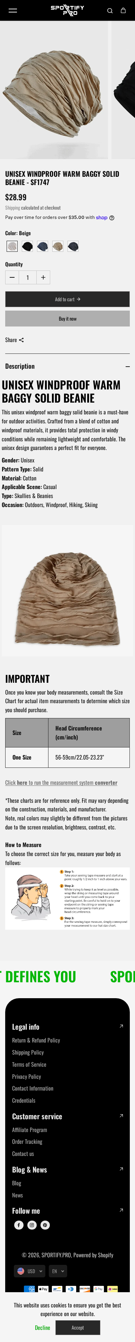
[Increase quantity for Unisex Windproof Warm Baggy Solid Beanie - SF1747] (43, 277)
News (17, 1195)
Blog (16, 1183)
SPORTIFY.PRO (56, 1255)
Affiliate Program (29, 1129)
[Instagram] (31, 1225)
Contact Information (32, 1088)
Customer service (37, 1116)
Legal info (25, 1026)
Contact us (23, 1153)
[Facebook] (18, 1225)
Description (20, 365)
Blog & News (29, 1169)
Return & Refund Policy (36, 1040)
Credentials (23, 1100)
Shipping (12, 207)
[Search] (110, 10)
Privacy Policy (26, 1076)
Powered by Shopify (93, 1255)
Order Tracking (27, 1141)
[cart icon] (123, 10)
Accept (78, 1327)
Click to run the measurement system (61, 782)
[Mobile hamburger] (12, 10)
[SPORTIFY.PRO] (67, 10)
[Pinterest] (45, 1225)
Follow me (26, 1210)
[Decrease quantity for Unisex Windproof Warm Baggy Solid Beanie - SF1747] (12, 277)
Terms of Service (29, 1064)
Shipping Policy (28, 1052)
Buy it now (67, 318)
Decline (42, 1327)
